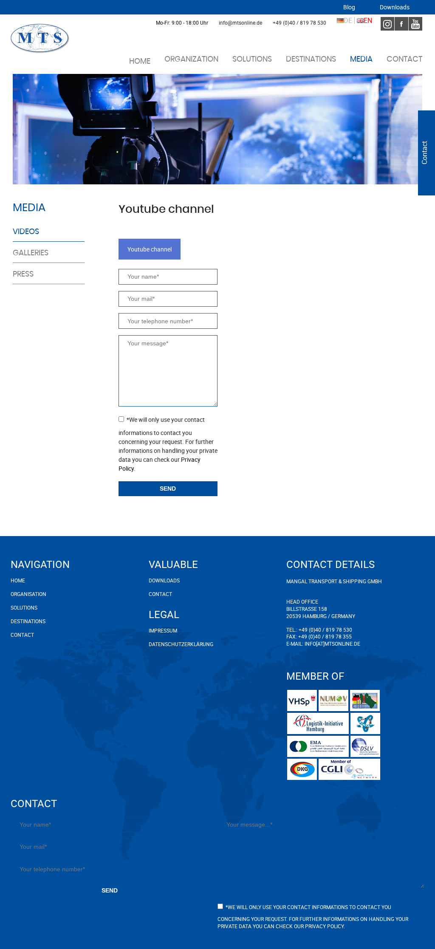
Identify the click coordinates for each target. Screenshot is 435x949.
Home (139, 61)
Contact (404, 59)
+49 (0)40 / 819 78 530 (299, 22)
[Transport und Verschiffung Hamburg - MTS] (40, 39)
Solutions (252, 59)
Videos (26, 232)
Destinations (311, 59)
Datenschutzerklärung (170, 644)
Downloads (395, 7)
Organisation (28, 593)
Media (361, 59)
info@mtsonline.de (240, 22)
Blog (349, 7)
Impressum (163, 630)
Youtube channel (149, 249)
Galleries (30, 253)
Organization (191, 59)
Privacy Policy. (325, 926)
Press (23, 274)
